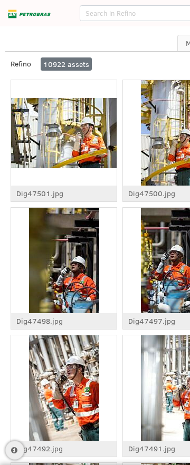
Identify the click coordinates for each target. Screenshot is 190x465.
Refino (21, 64)
